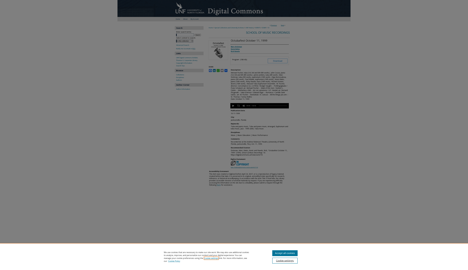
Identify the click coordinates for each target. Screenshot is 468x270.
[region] (234, 256)
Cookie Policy (174, 261)
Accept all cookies (285, 253)
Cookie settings (211, 258)
